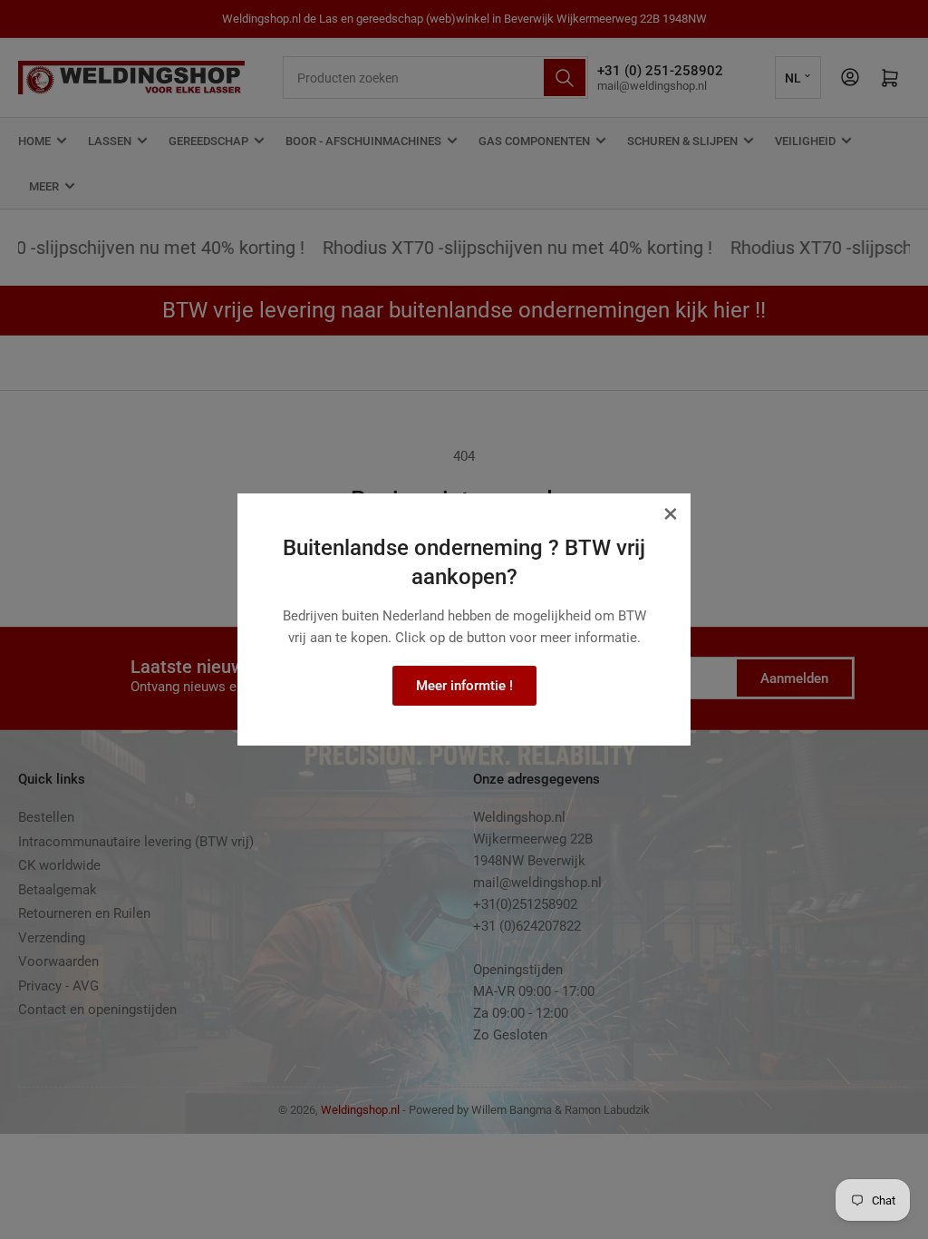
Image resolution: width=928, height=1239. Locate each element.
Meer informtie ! (464, 686)
